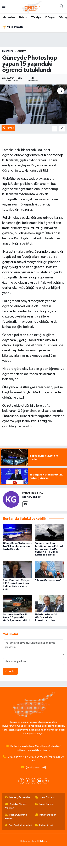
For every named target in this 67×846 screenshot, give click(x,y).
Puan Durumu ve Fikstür (16, 816)
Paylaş (10, 127)
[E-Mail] (25, 504)
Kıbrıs (23, 17)
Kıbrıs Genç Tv (31, 496)
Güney (21, 51)
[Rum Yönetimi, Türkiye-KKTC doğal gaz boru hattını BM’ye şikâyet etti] (17, 569)
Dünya (49, 17)
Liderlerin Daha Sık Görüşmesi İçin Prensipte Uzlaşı (46, 617)
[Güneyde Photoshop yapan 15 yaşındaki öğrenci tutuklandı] (33, 104)
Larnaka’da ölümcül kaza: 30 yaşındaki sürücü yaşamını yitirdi (16, 617)
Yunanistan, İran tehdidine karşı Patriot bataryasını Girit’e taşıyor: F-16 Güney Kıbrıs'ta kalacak (49, 549)
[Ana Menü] (3, 6)
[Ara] (61, 6)
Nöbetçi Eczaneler (19, 797)
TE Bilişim (42, 841)
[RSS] (46, 781)
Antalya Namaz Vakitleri (16, 806)
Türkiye (36, 17)
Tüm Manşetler (47, 814)
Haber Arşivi (46, 825)
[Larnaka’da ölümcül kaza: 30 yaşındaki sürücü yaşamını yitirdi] (17, 603)
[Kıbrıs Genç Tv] (11, 499)
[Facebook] (21, 781)
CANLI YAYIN (14, 27)
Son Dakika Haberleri (20, 825)
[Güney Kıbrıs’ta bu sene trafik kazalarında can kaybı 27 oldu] (17, 532)
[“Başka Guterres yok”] (49, 569)
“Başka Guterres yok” (48, 580)
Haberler (9, 17)
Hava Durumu (47, 797)
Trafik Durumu (46, 804)
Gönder (10, 671)
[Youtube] (40, 781)
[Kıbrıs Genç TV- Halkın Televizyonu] (31, 6)
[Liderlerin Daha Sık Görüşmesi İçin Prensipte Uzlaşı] (49, 603)
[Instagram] (33, 781)
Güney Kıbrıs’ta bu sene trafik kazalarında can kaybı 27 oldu (17, 546)
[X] (27, 781)
